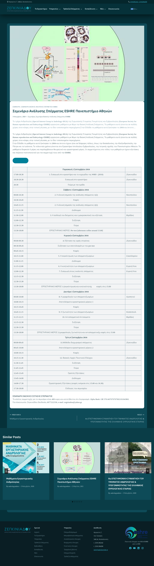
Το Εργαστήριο (41, 9)
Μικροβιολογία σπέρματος (73, 535)
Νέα (101, 9)
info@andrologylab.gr (101, 550)
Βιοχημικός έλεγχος (71, 542)
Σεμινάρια (16, 107)
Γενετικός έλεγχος (71, 546)
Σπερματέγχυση (69, 553)
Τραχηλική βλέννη (70, 549)
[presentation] (26, 457)
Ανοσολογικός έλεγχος (72, 539)
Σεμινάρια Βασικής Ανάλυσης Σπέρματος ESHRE (39, 107)
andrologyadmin (13, 486)
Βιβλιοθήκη (38, 546)
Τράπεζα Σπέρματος (71, 9)
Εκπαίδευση (90, 9)
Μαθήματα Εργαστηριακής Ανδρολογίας (27, 417)
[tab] (72, 501)
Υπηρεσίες (53, 9)
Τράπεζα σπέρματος (71, 556)
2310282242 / (134, 2)
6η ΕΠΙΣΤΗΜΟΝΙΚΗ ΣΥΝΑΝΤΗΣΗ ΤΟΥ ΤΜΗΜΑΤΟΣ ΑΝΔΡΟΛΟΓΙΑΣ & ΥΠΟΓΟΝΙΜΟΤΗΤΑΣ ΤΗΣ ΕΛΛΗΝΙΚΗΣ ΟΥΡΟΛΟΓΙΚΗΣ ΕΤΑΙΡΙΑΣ (114, 418)
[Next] (147, 471)
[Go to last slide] (6, 471)
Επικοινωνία (113, 9)
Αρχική (36, 532)
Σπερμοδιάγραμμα (70, 532)
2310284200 (143, 2)
